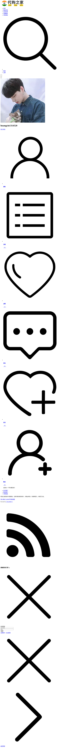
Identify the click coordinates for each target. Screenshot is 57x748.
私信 (4, 129)
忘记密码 (8, 632)
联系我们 (5, 492)
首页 (4, 8)
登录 (4, 70)
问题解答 (5, 13)
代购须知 (5, 15)
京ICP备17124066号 (5, 499)
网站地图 (12, 499)
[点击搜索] (29, 69)
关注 (2, 129)
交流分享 (5, 11)
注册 (4, 72)
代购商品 (5, 493)
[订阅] (28, 564)
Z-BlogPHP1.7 (9, 501)
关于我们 (5, 490)
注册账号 (3, 632)
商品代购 (5, 10)
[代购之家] (13, 5)
